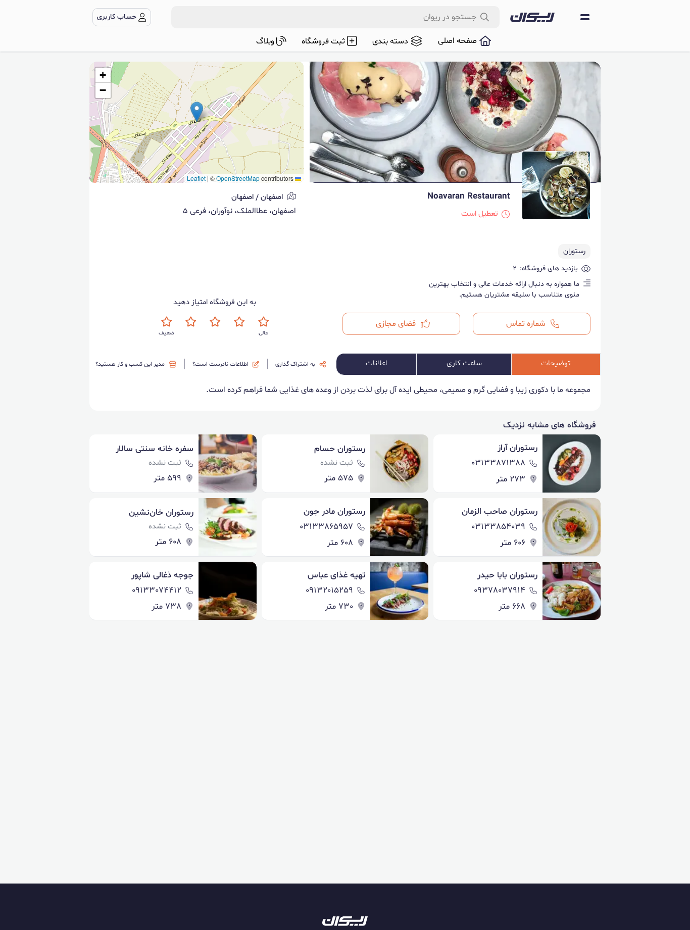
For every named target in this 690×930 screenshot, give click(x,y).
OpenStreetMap (238, 178)
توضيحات (556, 363)
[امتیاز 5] (263, 321)
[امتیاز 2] (190, 321)
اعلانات (376, 363)
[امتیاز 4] (239, 321)
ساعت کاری (464, 363)
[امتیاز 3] (215, 321)
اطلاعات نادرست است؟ (220, 364)
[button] (196, 112)
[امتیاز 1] (166, 321)
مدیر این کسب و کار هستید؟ (130, 364)
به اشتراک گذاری (295, 364)
